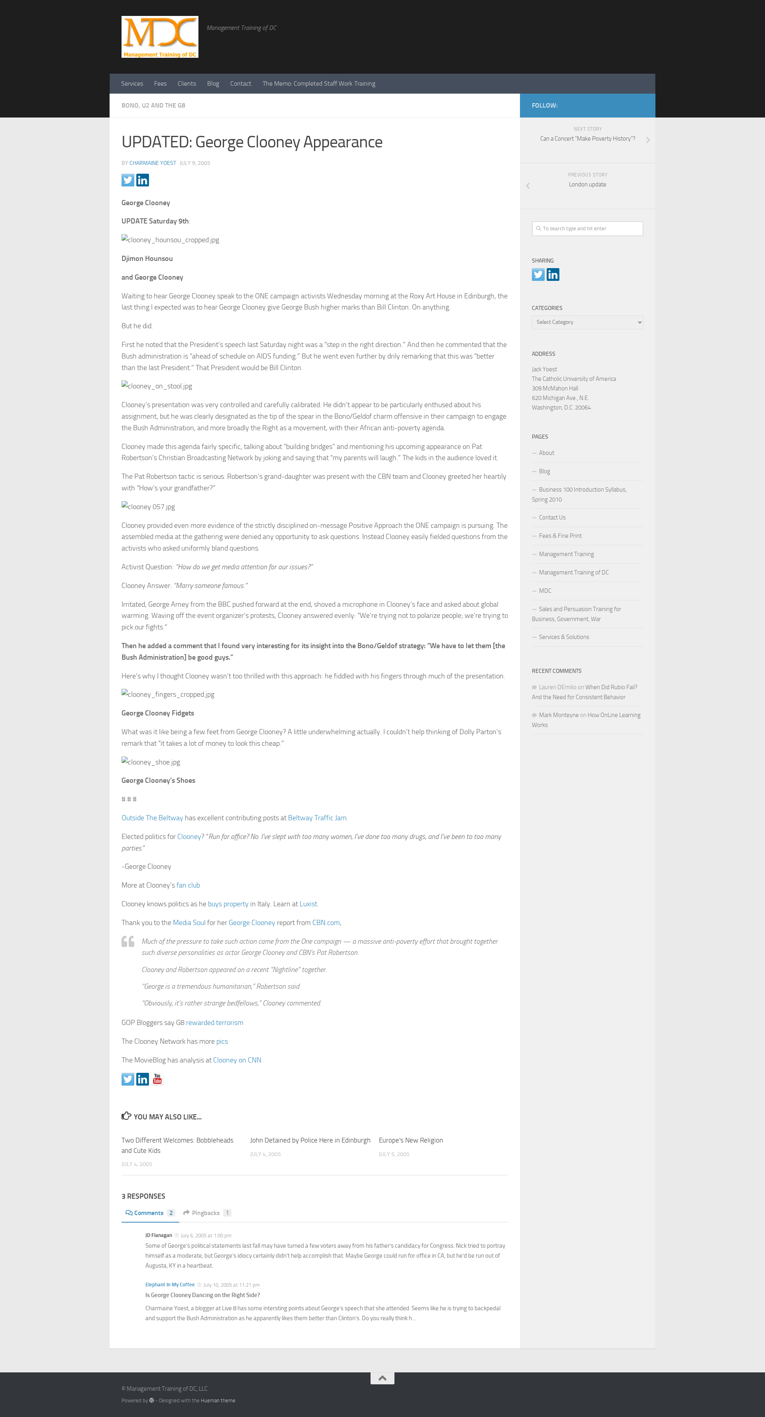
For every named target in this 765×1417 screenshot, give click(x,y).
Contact (240, 83)
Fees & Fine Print (560, 535)
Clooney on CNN (237, 1060)
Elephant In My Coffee (170, 1285)
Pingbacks (210, 1213)
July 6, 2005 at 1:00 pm (205, 1236)
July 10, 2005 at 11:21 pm (231, 1285)
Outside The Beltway (152, 817)
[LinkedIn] (626, 104)
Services (132, 83)
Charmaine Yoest (152, 163)
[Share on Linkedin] (142, 180)
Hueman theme (218, 1400)
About (546, 453)
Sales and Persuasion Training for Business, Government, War (576, 614)
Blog (213, 83)
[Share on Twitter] (128, 180)
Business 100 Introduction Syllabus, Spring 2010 (579, 494)
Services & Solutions (564, 637)
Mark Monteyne (559, 715)
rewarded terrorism (214, 1022)
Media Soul (189, 922)
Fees (160, 83)
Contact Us (552, 517)
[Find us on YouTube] (157, 1079)
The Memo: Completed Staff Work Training (319, 83)
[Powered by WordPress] (151, 1400)
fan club (188, 885)
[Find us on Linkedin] (142, 1079)
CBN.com (326, 922)
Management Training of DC (574, 572)
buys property (228, 904)
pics (222, 1041)
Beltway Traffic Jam (317, 817)
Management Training (566, 554)
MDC (545, 590)
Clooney (189, 836)
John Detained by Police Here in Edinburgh (310, 1140)
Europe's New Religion (411, 1140)
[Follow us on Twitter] (128, 1079)
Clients (187, 83)
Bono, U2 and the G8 (153, 105)
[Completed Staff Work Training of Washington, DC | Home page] (160, 37)
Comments (153, 1213)
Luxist (308, 904)
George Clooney (252, 922)
